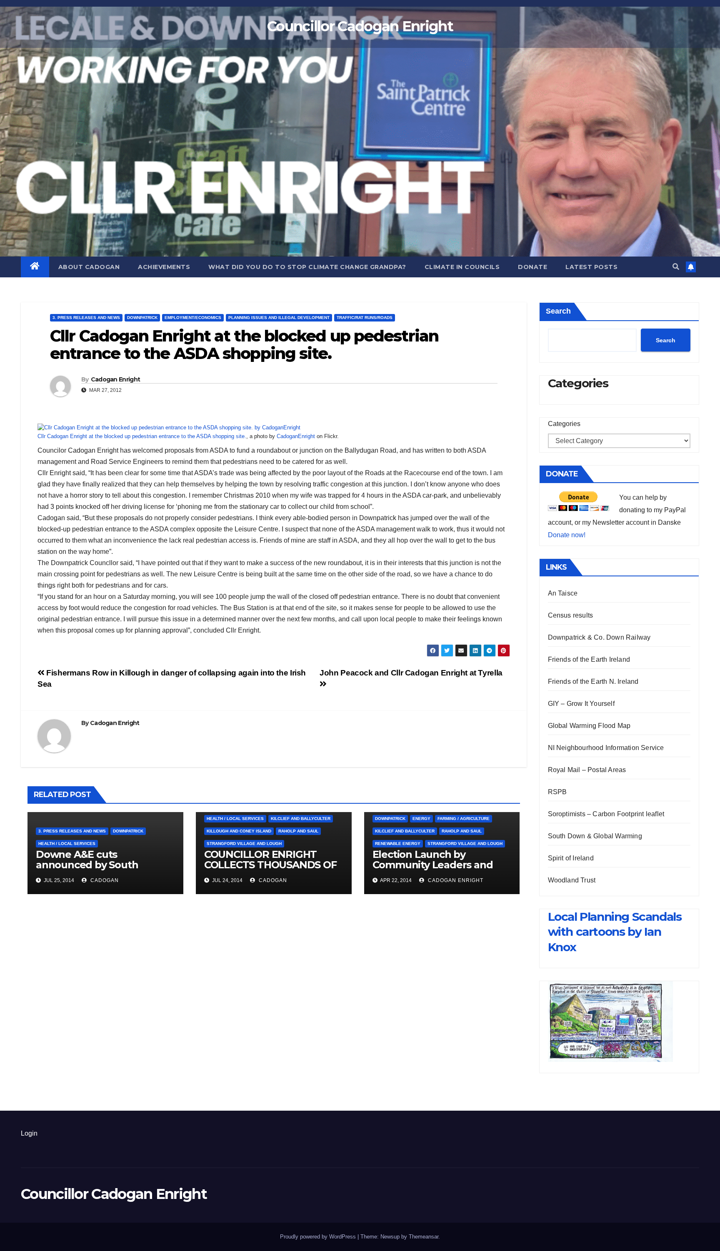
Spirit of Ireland (571, 858)
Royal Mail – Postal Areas (587, 769)
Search (558, 311)
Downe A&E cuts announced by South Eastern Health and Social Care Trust (98, 870)
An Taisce (563, 593)
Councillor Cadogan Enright (360, 26)
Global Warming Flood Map (589, 725)
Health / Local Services (66, 843)
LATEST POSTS (591, 267)
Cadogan (104, 880)
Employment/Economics (193, 317)
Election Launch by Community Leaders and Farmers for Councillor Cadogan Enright (432, 870)
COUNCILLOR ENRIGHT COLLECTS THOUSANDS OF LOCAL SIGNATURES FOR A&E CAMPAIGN (270, 870)
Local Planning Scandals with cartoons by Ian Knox (615, 932)
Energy (421, 818)
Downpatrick (142, 317)
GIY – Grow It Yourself (581, 703)
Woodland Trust (572, 880)
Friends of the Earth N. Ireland (593, 681)
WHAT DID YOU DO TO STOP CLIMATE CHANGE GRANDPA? (307, 267)
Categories (564, 423)
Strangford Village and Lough (244, 843)
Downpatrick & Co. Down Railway (599, 637)
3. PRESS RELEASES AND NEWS (86, 317)
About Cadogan (89, 267)
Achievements (164, 267)
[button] (675, 266)
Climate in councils (462, 267)
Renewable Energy (397, 843)
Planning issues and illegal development (279, 317)
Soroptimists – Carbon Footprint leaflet (606, 813)
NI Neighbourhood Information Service (606, 747)
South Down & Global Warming (595, 836)
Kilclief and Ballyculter (300, 818)
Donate (532, 267)
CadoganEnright (296, 436)
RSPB (557, 791)
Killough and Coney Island (239, 831)
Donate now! (566, 534)
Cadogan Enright (115, 379)
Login (29, 1133)
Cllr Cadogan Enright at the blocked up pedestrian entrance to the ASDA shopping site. (142, 436)
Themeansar (423, 1237)
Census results (570, 615)
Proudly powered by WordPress (319, 1237)
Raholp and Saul (298, 831)
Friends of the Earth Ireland (589, 659)
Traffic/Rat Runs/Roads (364, 317)
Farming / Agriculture (464, 818)
